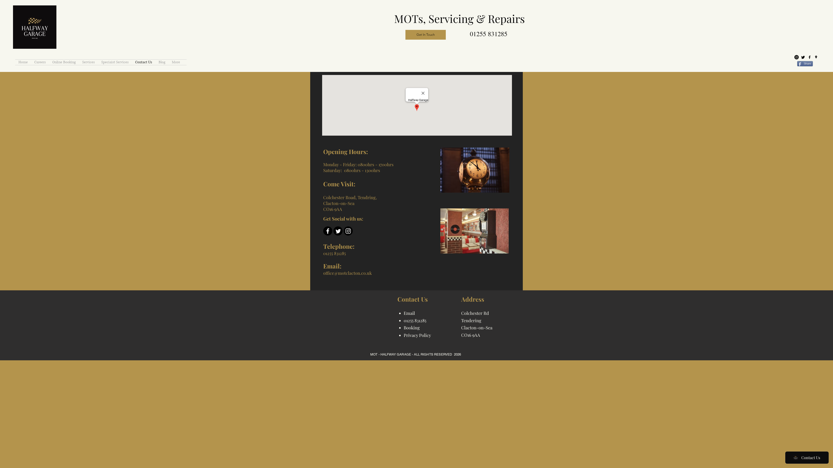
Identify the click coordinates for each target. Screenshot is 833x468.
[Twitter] (803, 57)
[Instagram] (796, 57)
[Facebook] (327, 231)
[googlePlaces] (816, 57)
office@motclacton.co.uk (347, 273)
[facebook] (809, 57)
